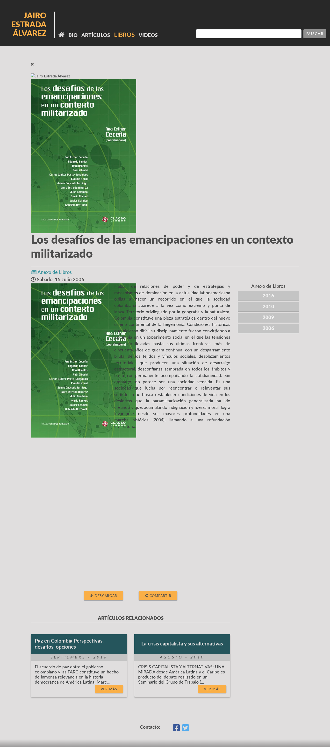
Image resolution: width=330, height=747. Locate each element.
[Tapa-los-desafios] (83, 360)
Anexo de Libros (54, 272)
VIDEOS (148, 35)
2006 (268, 328)
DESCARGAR (105, 596)
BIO (73, 35)
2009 (268, 317)
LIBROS (124, 35)
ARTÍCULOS (95, 35)
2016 (268, 296)
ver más (109, 689)
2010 (268, 306)
